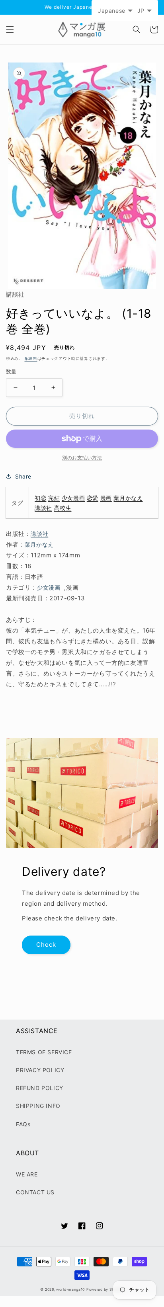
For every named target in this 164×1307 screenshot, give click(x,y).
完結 (54, 497)
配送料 (31, 358)
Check (46, 944)
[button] (10, 29)
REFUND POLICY (39, 1087)
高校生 (63, 507)
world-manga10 (70, 1289)
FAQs (23, 1124)
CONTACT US (35, 1192)
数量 (11, 371)
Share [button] (23, 476)
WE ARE (27, 1174)
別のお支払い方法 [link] (82, 458)
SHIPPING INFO (38, 1105)
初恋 (40, 497)
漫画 (106, 497)
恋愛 (92, 497)
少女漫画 (73, 497)
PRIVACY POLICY (40, 1070)
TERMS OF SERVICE (44, 1052)
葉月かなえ (128, 497)
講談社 (43, 507)
